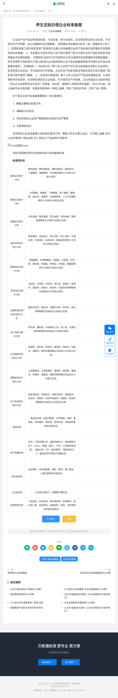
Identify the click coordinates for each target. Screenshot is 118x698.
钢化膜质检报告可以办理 (22, 594)
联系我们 (47, 662)
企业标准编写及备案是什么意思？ (80, 602)
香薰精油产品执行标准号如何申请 (26, 607)
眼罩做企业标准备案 (17, 572)
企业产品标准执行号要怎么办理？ (26, 589)
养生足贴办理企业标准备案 (59, 25)
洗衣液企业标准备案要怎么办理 (95, 572)
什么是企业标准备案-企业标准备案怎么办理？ (86, 589)
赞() (83, 31)
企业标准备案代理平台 (59, 4)
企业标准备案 (39, 11)
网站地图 (75, 683)
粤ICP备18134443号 (59, 686)
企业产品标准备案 (50, 559)
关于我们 (70, 662)
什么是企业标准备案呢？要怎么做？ (27, 602)
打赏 (69, 519)
